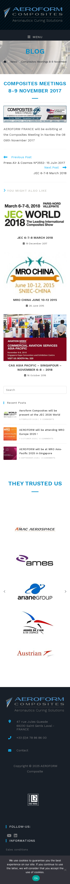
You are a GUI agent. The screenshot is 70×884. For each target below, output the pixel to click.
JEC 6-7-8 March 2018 (35, 237)
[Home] (5, 61)
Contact (22, 750)
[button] (4, 591)
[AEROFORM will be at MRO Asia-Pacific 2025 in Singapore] (10, 453)
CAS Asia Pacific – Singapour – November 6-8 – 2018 (35, 368)
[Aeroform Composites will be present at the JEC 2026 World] (10, 414)
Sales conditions (17, 849)
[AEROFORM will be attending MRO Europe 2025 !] (10, 434)
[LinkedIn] (15, 835)
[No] (65, 870)
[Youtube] (9, 835)
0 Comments (47, 419)
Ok (36, 878)
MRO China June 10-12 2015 (35, 300)
